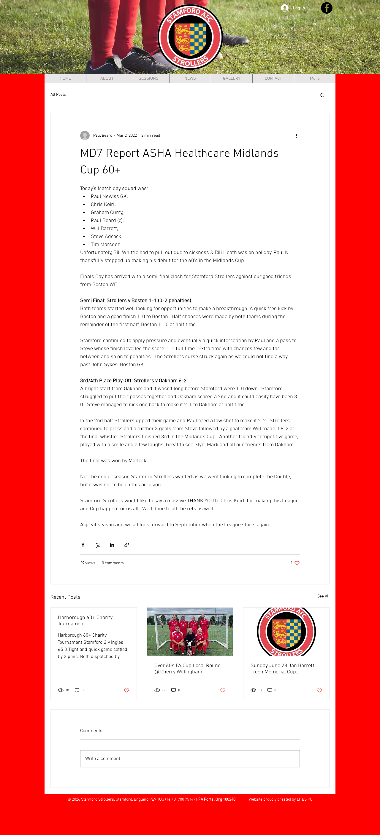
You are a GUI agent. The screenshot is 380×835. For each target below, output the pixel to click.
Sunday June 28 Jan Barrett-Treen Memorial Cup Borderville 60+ (283, 669)
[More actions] (296, 135)
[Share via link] (126, 545)
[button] (322, 95)
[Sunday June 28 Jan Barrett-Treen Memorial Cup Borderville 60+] (286, 632)
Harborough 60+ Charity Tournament (85, 621)
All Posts (58, 94)
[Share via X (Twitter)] (97, 545)
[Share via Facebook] (83, 545)
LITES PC (304, 799)
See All (323, 596)
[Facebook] (326, 8)
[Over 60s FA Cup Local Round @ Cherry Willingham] (190, 632)
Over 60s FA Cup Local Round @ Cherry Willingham (187, 669)
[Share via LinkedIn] (112, 545)
